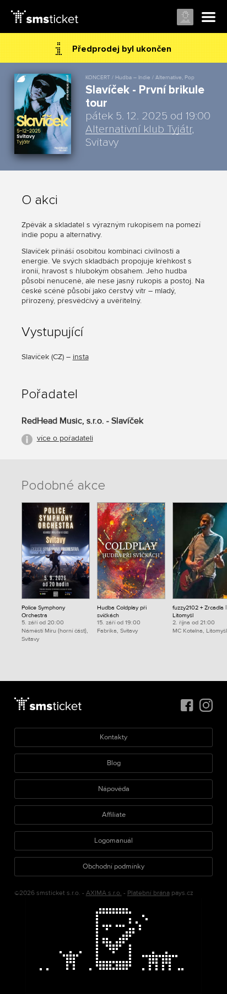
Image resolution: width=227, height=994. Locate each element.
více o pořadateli (65, 438)
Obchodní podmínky (113, 866)
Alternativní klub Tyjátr (138, 129)
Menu (209, 17)
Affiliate (114, 814)
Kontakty (113, 737)
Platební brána (148, 893)
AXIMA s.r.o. (104, 893)
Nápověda (113, 788)
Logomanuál (113, 840)
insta (81, 356)
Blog (114, 763)
